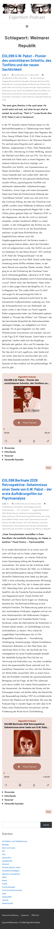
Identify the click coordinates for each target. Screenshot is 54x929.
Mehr (48, 467)
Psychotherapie (8, 510)
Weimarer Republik (35, 97)
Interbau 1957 (21, 522)
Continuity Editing (20, 84)
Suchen (46, 825)
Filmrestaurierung (23, 516)
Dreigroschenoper (29, 87)
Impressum (25, 915)
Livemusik (43, 522)
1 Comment (24, 510)
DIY (3, 851)
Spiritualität (7, 897)
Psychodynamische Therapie (25, 526)
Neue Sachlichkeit (30, 94)
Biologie (5, 844)
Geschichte (23, 78)
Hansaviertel (35, 519)
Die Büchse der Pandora (37, 84)
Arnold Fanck (17, 81)
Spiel (4, 893)
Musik (4, 880)
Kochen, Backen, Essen (11, 867)
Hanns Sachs (24, 519)
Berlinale (33, 81)
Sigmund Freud (8, 529)
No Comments (38, 78)
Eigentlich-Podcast (27, 17)
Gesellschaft (7, 861)
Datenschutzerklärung (10, 915)
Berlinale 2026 (43, 81)
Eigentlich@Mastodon (10, 922)
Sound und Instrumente (12, 890)
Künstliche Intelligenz (11, 870)
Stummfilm (6, 97)
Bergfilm (26, 81)
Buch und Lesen (8, 848)
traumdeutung (29, 529)
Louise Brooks (16, 94)
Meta (4, 877)
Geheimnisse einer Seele (11, 90)
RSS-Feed (35, 915)
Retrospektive (43, 94)
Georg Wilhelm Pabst (30, 90)
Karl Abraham (33, 522)
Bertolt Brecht (7, 84)
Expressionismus (43, 87)
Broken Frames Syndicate (16, 513)
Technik (5, 900)
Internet (5, 864)
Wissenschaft (7, 903)
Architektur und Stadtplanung (26, 507)
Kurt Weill (43, 90)
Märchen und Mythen (11, 874)
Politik (4, 884)
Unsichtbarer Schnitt (19, 97)
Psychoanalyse (7, 526)
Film (16, 78)
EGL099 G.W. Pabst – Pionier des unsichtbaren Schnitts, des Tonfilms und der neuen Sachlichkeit (26, 62)
